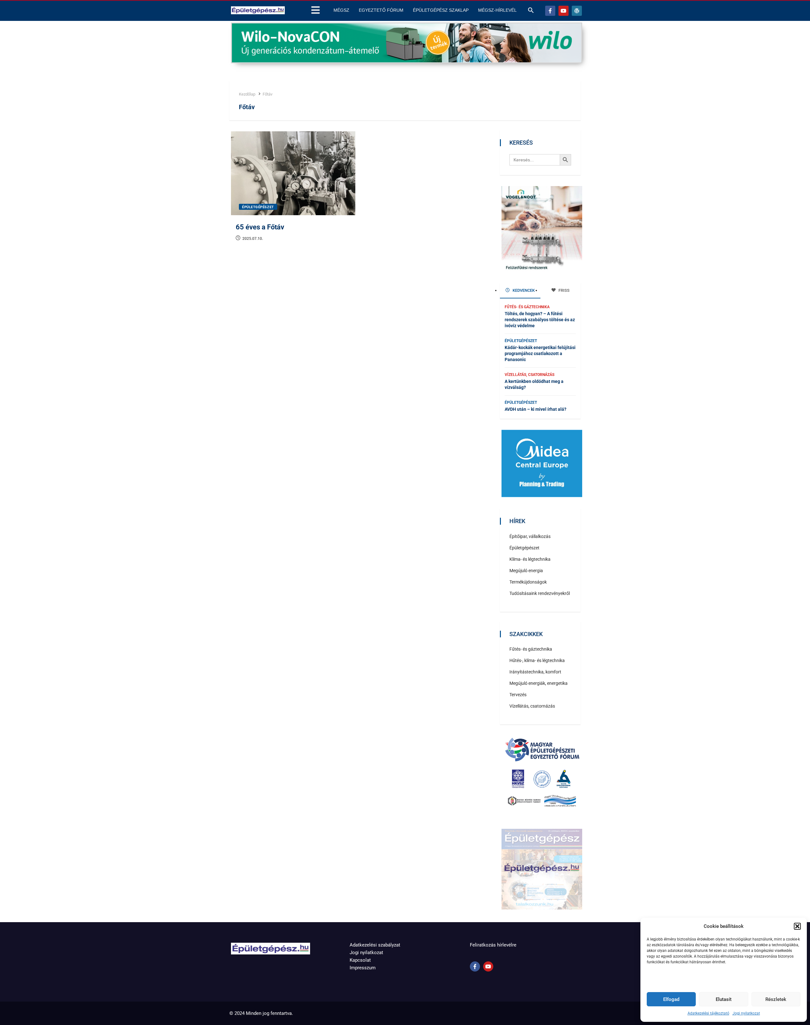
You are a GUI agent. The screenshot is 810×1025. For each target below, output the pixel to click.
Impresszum (363, 968)
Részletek (775, 999)
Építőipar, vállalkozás (530, 536)
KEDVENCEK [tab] (523, 290)
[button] (797, 926)
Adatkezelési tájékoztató (708, 1013)
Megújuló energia (526, 570)
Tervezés (517, 694)
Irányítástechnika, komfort (535, 671)
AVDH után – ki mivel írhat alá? (535, 409)
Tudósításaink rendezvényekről (539, 593)
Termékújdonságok (528, 581)
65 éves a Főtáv (260, 227)
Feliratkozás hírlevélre (493, 945)
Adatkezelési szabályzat (375, 945)
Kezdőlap (247, 94)
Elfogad (671, 999)
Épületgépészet (258, 207)
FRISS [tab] (564, 290)
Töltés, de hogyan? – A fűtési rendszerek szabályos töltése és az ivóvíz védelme (540, 319)
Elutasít (724, 999)
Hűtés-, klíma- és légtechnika (537, 660)
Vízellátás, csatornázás (529, 374)
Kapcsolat (360, 960)
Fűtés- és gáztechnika (527, 307)
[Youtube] (563, 11)
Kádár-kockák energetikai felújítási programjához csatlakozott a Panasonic (540, 353)
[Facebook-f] (550, 11)
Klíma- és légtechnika (530, 559)
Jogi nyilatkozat (746, 1013)
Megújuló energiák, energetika (538, 683)
